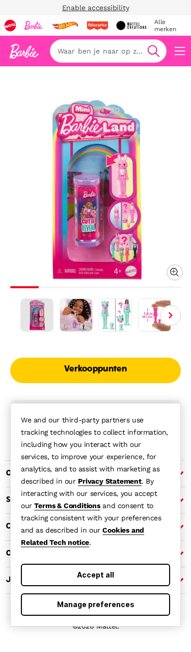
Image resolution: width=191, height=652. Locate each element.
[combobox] (108, 51)
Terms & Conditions (67, 505)
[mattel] (10, 25)
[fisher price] (97, 25)
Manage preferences (95, 604)
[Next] (170, 315)
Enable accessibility (95, 7)
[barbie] (33, 25)
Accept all (95, 574)
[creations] (131, 25)
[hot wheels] (65, 25)
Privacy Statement (110, 481)
